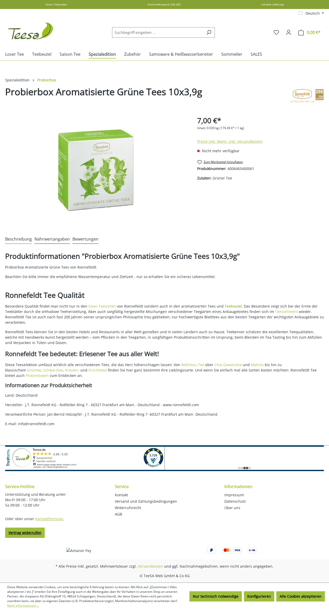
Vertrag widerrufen (24, 532)
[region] (96, 170)
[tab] (18, 239)
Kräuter (71, 370)
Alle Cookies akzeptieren (301, 596)
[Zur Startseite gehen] (31, 31)
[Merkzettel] (276, 32)
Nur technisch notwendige (216, 596)
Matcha (257, 364)
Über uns (232, 507)
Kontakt (121, 494)
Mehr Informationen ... (23, 605)
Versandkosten (150, 566)
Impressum (234, 494)
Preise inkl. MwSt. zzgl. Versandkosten (230, 141)
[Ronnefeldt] (306, 96)
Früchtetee (97, 370)
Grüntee (34, 370)
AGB (118, 514)
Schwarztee (53, 370)
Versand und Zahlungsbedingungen (146, 501)
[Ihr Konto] (288, 32)
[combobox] (157, 32)
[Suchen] (209, 32)
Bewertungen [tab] (85, 239)
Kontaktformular (49, 518)
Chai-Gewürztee (228, 364)
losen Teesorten (102, 306)
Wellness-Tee (192, 364)
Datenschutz (235, 501)
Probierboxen (37, 375)
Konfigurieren (259, 596)
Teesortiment (286, 311)
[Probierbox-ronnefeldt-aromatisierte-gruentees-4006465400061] (96, 170)
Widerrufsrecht (128, 507)
